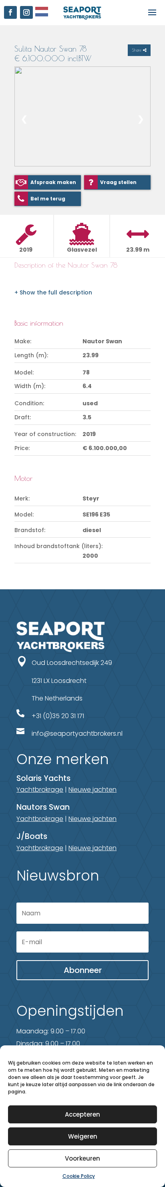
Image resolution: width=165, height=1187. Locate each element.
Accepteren (82, 1114)
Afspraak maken (53, 182)
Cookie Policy (78, 1176)
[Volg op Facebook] (10, 12)
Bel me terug (47, 198)
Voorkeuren (82, 1158)
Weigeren (82, 1136)
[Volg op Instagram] (26, 12)
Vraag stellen (118, 182)
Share (137, 50)
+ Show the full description (53, 292)
